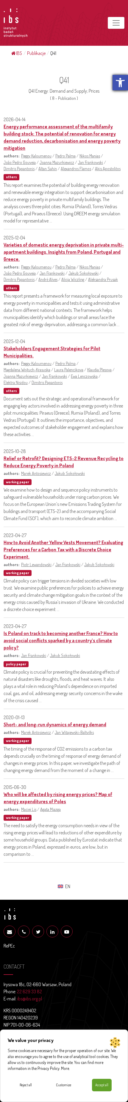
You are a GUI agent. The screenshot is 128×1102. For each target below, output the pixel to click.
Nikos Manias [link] (89, 155)
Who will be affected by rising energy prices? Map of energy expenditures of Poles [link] (58, 797)
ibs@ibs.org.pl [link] (29, 999)
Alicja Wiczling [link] (72, 279)
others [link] (11, 177)
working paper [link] (17, 482)
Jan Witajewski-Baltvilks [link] (74, 732)
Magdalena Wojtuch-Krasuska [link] (27, 369)
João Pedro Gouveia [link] (20, 162)
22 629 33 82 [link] (29, 991)
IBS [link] (19, 53)
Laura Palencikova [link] (68, 369)
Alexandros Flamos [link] (76, 168)
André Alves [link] (47, 279)
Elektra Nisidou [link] (16, 382)
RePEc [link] (9, 946)
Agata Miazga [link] (50, 809)
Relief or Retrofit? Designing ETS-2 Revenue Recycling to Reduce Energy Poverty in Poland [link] (64, 461)
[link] (120, 82)
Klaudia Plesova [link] (99, 369)
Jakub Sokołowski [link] (83, 273)
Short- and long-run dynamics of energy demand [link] (55, 724)
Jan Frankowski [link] (90, 162)
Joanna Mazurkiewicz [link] (57, 162)
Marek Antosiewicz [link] (36, 473)
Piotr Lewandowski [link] (36, 564)
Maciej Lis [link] (28, 809)
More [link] (65, 1068)
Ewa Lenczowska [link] (84, 376)
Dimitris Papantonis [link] (19, 168)
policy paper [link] (16, 664)
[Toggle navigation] (116, 23)
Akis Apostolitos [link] (108, 168)
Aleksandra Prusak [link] (103, 279)
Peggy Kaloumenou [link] (36, 155)
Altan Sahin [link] (47, 168)
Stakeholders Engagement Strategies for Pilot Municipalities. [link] (52, 352)
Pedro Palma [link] (65, 155)
